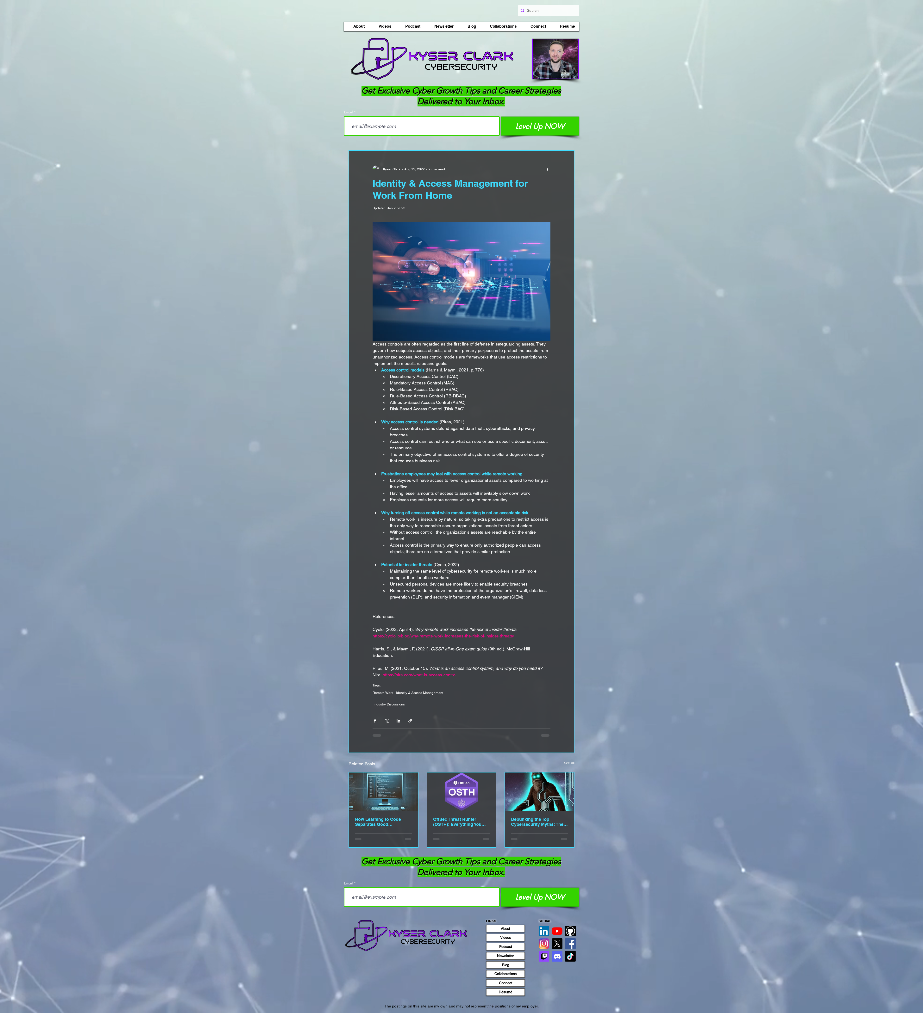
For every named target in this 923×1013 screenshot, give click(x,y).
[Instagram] (544, 943)
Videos (505, 937)
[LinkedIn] (544, 931)
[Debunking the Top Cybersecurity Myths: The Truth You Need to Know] (539, 791)
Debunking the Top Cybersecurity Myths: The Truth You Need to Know (537, 822)
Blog (505, 965)
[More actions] (547, 169)
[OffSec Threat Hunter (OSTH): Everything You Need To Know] (461, 791)
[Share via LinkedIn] (398, 720)
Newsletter (505, 956)
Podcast (505, 947)
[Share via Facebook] (375, 720)
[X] (557, 943)
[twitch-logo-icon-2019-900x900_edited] (544, 956)
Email (348, 112)
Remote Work (383, 693)
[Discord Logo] (557, 956)
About (505, 929)
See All (569, 763)
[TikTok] (570, 956)
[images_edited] (570, 931)
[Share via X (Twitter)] (386, 720)
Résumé (505, 992)
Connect (505, 983)
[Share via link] (410, 720)
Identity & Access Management (419, 693)
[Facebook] (570, 943)
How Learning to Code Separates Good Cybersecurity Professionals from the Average (378, 822)
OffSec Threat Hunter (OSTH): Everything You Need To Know (457, 822)
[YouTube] (557, 931)
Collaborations (505, 974)
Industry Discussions (389, 704)
